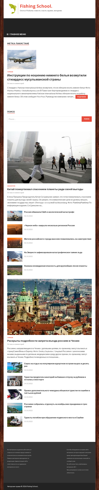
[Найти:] (49, 119)
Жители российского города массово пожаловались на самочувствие (57, 239)
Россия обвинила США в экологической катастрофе (49, 212)
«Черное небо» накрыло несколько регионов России (49, 225)
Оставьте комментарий (15, 83)
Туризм (10, 72)
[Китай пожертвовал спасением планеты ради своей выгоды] (49, 184)
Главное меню (18, 34)
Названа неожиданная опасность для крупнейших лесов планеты (55, 266)
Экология (11, 186)
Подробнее (81, 97)
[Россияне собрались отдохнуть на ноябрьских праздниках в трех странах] (14, 412)
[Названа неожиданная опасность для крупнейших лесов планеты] (14, 274)
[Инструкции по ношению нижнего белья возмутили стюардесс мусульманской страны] (49, 60)
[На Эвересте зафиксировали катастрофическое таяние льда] (14, 261)
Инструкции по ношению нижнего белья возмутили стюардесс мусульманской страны (46, 77)
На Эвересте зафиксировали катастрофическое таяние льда (53, 252)
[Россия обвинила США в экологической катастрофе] (14, 220)
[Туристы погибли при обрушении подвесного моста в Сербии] (14, 426)
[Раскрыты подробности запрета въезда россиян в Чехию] (49, 335)
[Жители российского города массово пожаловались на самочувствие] (14, 247)
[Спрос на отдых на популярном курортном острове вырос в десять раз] (14, 372)
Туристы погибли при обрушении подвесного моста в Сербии (54, 417)
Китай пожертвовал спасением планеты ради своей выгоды (45, 189)
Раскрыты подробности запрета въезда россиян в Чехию (43, 340)
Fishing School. (36, 6)
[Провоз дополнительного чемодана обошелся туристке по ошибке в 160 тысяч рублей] (14, 399)
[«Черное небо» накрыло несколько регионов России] (14, 234)
